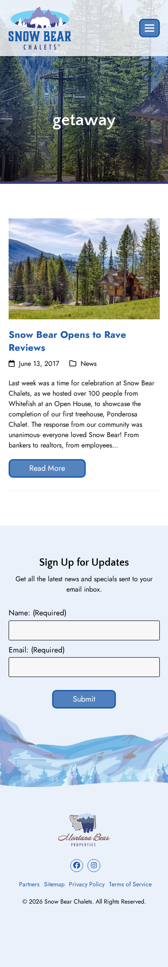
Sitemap (54, 884)
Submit (84, 699)
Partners (29, 884)
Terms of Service (130, 884)
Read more (47, 468)
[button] (149, 28)
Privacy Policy (87, 884)
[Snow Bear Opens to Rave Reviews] (84, 268)
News (88, 364)
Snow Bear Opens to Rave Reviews (67, 341)
